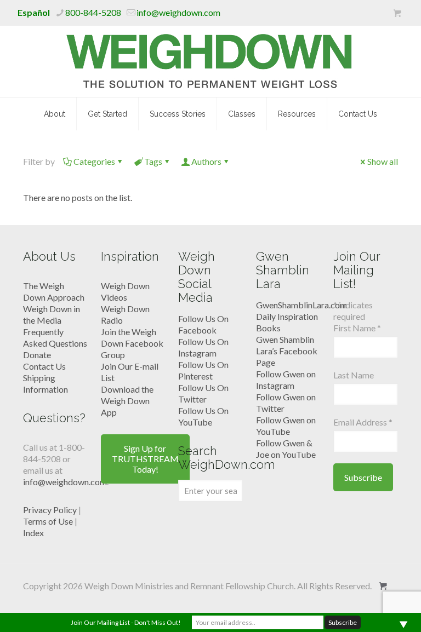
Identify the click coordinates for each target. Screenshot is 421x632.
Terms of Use (48, 521)
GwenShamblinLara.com (301, 305)
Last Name (353, 375)
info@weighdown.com (178, 12)
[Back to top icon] (368, 609)
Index (33, 532)
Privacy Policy (50, 509)
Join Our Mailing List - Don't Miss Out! (126, 622)
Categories (94, 161)
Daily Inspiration (287, 316)
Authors (206, 161)
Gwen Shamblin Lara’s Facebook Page (286, 350)
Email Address (362, 422)
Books (268, 328)
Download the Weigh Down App (127, 400)
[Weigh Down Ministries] (210, 61)
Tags (153, 161)
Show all (382, 161)
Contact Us (44, 366)
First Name (357, 328)
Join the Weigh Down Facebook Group (132, 343)
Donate (37, 354)
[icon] (397, 13)
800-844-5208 (93, 12)
